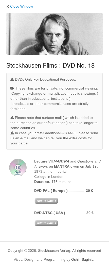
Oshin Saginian (83, 259)
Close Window (21, 6)
